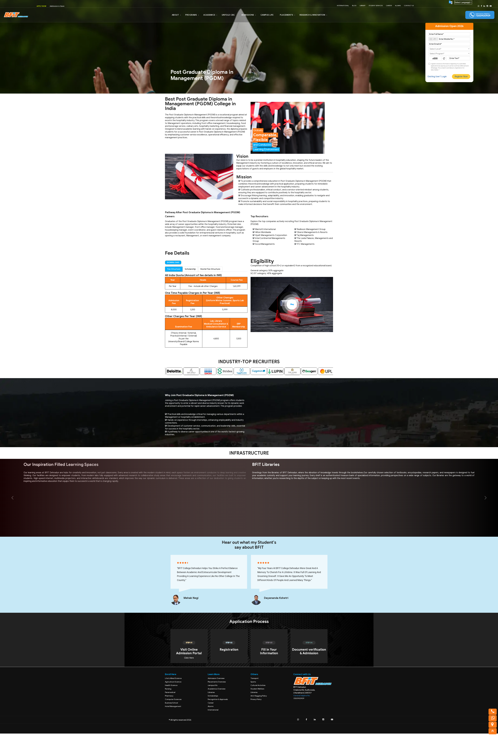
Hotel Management (173, 706)
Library (362, 5)
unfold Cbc (228, 15)
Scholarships (213, 696)
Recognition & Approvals (218, 699)
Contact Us (409, 5)
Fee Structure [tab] (173, 269)
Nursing (168, 689)
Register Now (461, 76)
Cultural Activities (258, 685)
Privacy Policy (256, 699)
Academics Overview (216, 689)
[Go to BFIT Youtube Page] (491, 6)
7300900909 (298, 698)
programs (191, 15)
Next (335, 371)
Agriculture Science (173, 682)
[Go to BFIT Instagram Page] (487, 6)
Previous (163, 371)
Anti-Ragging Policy (259, 696)
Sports (253, 682)
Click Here (189, 658)
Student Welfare (257, 689)
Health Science (171, 685)
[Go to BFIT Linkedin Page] (484, 6)
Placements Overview (217, 682)
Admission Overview (216, 678)
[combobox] (433, 39)
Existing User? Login (437, 76)
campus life (267, 15)
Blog (354, 5)
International (343, 5)
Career (389, 5)
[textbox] (449, 49)
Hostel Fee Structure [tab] (210, 269)
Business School (171, 703)
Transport (255, 678)
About (175, 15)
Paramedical (170, 692)
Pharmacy (169, 696)
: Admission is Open (66, 6)
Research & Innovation (312, 15)
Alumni (398, 5)
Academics (209, 15)
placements (286, 15)
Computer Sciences (173, 699)
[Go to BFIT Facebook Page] (481, 6)
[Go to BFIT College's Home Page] (17, 15)
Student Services (376, 5)
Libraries (211, 692)
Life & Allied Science (173, 678)
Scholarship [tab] (190, 269)
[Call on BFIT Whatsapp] (478, 6)
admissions (247, 15)
